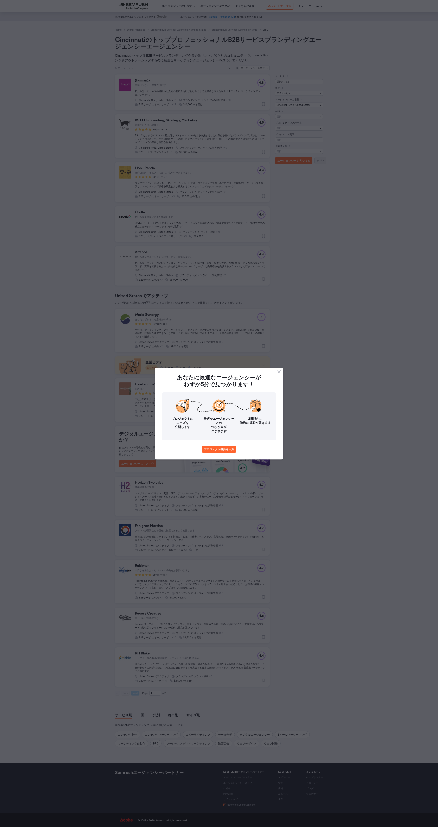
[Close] (279, 372)
